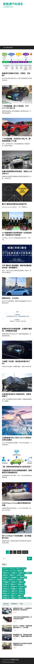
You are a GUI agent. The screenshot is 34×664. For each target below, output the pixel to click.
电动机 (21, 591)
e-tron (11, 568)
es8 (24, 568)
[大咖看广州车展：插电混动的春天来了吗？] (17, 350)
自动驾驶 (6, 598)
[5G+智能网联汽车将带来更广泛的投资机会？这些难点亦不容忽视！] (17, 222)
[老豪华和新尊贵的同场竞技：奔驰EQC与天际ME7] (17, 160)
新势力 (14, 582)
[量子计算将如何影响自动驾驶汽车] (17, 193)
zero (13, 662)
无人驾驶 (6, 584)
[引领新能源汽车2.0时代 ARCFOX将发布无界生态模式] (17, 421)
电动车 (14, 593)
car (9, 662)
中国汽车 (6, 573)
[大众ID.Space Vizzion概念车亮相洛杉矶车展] (17, 492)
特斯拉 (14, 591)
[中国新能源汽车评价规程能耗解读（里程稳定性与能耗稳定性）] (17, 459)
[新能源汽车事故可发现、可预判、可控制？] (17, 62)
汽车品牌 (14, 586)
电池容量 (6, 595)
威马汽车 (12, 579)
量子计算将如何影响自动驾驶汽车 (14, 204)
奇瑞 (5, 579)
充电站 (12, 575)
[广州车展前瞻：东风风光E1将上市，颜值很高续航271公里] (17, 128)
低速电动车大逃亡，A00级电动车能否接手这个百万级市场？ (22, 609)
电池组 (13, 595)
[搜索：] (17, 558)
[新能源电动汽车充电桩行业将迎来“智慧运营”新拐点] (7, 649)
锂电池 (14, 598)
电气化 (21, 593)
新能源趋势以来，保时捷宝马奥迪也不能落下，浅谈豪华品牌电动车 (22, 635)
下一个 (25, 552)
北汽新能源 (14, 577)
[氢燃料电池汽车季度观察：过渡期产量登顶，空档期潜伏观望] (17, 318)
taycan (12, 570)
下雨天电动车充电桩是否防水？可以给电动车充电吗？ (22, 617)
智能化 (13, 584)
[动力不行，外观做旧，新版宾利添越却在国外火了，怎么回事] (7, 631)
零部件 (21, 598)
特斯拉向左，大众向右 (10, 298)
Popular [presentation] (5, 603)
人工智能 (14, 573)
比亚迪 (21, 584)
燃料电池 (6, 591)
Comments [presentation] (14, 603)
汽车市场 (22, 586)
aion (5, 568)
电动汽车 (6, 593)
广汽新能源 (6, 582)
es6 (18, 568)
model (5, 570)
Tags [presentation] (21, 603)
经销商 (20, 595)
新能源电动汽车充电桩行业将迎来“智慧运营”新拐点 (22, 644)
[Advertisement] (17, 28)
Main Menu (9, 47)
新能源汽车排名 (13, 4)
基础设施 (23, 577)
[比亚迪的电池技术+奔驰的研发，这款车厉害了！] (17, 383)
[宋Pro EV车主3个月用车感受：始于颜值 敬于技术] (17, 525)
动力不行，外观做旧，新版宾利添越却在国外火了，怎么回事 (22, 626)
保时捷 (21, 573)
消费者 (21, 588)
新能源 (22, 582)
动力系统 (6, 577)
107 (19, 552)
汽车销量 (14, 588)
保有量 (28, 573)
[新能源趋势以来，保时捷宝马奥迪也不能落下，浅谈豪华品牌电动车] (7, 640)
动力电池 (20, 575)
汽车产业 (6, 586)
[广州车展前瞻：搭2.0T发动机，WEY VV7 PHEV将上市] (17, 95)
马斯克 (28, 598)
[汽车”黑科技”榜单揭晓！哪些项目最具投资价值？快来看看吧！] (17, 254)
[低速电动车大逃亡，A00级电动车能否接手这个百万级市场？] (7, 613)
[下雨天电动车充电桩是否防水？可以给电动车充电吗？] (7, 622)
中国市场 (20, 570)
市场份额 (20, 579)
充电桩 (5, 575)
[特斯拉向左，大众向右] (17, 287)
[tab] (6, 603)
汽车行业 (6, 588)
